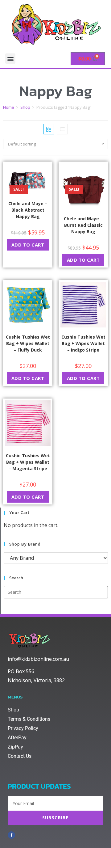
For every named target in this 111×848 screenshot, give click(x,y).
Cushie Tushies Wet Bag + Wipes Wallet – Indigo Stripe (83, 343)
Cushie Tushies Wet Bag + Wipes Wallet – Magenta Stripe (28, 462)
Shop (25, 107)
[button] (10, 58)
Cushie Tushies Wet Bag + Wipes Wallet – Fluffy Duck (28, 343)
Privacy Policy (23, 728)
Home (8, 107)
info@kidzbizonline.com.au (38, 659)
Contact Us (19, 756)
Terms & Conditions (29, 719)
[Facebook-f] (11, 835)
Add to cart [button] (27, 245)
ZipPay (15, 747)
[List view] (62, 129)
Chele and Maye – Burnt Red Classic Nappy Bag (83, 225)
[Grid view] (48, 129)
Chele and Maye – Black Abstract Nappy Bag (27, 209)
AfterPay (17, 737)
